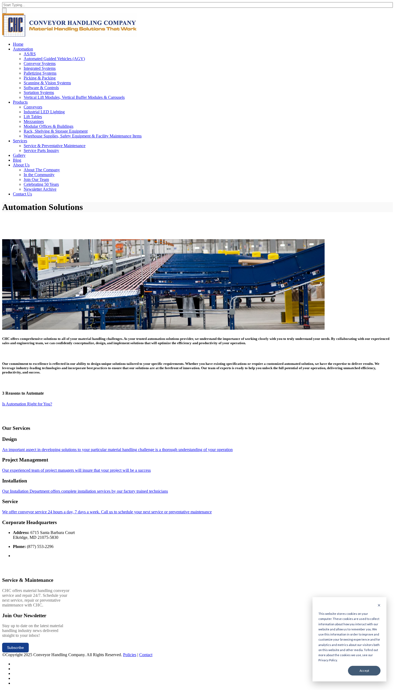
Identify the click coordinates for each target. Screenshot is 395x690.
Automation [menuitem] (23, 49)
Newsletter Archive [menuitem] (40, 189)
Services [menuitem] (20, 141)
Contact (145, 654)
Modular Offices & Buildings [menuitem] (48, 126)
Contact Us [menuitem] (22, 194)
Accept (364, 670)
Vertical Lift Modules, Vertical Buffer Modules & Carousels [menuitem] (74, 97)
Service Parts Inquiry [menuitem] (41, 150)
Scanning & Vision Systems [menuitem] (47, 83)
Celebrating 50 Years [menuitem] (41, 184)
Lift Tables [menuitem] (33, 116)
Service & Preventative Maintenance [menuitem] (54, 145)
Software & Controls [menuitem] (41, 87)
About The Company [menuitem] (42, 170)
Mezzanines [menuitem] (34, 121)
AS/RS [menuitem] (30, 54)
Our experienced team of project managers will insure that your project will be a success (76, 470)
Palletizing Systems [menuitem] (40, 73)
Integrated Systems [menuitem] (40, 68)
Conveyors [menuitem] (33, 107)
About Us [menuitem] (21, 165)
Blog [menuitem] (17, 160)
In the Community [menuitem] (39, 174)
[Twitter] (14, 664)
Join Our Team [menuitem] (36, 179)
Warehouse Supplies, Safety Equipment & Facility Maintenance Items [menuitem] (83, 136)
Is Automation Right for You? (27, 404)
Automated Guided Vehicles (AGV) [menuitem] (54, 58)
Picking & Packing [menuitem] (40, 78)
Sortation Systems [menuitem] (39, 92)
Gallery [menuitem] (19, 155)
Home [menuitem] (18, 44)
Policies (129, 654)
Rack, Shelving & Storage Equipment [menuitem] (56, 131)
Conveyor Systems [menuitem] (40, 63)
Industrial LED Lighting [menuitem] (44, 112)
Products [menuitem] (20, 102)
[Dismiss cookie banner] (379, 605)
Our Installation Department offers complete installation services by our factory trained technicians (85, 491)
